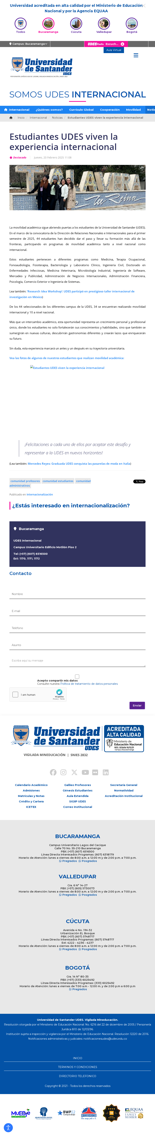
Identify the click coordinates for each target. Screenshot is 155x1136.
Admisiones (31, 790)
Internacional (18, 109)
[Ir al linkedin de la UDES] (104, 773)
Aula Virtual (113, 50)
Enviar (137, 705)
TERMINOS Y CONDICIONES (77, 1067)
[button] (8, 1127)
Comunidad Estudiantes (58, 481)
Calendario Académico (31, 785)
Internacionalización (40, 494)
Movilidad (133, 109)
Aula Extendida (77, 796)
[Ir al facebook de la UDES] (51, 773)
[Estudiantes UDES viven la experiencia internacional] (77, 400)
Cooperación (110, 109)
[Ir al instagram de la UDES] (62, 773)
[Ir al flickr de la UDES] (93, 773)
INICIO (77, 1058)
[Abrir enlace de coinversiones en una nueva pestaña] (88, 1113)
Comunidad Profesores (25, 481)
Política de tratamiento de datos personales (89, 683)
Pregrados (69, 861)
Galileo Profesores (77, 785)
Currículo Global (81, 109)
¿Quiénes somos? (49, 109)
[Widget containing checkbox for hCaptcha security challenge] (38, 694)
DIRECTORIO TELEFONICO (77, 1076)
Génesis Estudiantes (77, 790)
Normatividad (123, 790)
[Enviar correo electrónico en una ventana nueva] (105, 1038)
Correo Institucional (77, 807)
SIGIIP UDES (77, 801)
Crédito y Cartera (31, 801)
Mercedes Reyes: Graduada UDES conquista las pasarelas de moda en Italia (79, 463)
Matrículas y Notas (31, 796)
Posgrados (89, 861)
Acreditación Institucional (124, 796)
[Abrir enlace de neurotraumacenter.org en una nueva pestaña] (43, 1113)
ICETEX (31, 807)
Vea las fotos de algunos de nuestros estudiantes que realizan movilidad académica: (66, 358)
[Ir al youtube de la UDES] (83, 773)
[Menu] (135, 55)
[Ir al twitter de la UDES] (72, 773)
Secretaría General (123, 785)
